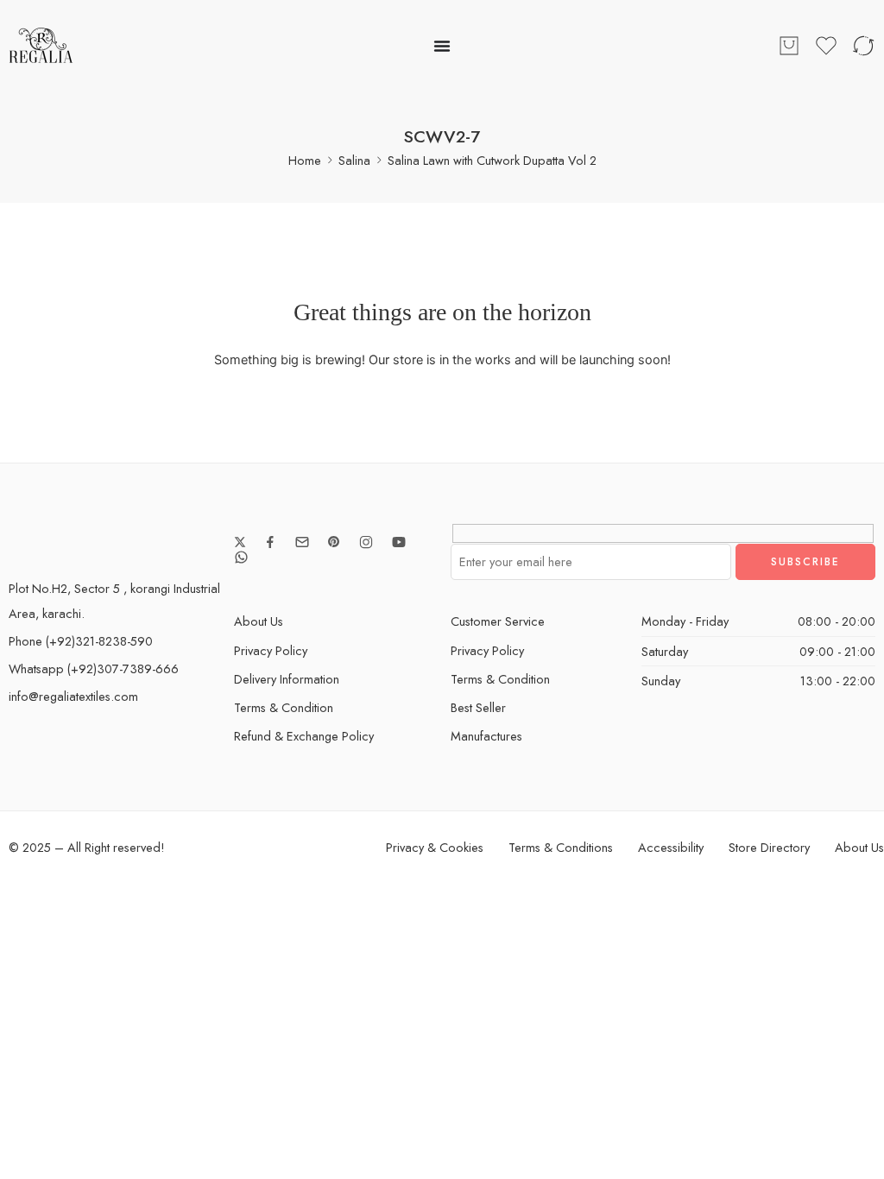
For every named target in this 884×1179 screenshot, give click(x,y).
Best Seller (478, 707)
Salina (354, 160)
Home (304, 160)
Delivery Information (286, 679)
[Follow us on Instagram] (366, 542)
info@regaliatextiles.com (73, 696)
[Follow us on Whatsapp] (241, 557)
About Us (258, 621)
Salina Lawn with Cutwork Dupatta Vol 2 (492, 160)
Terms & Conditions (560, 847)
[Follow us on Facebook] (270, 542)
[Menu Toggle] (442, 46)
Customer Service (498, 621)
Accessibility (671, 847)
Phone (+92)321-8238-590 (81, 641)
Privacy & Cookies (434, 847)
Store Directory (769, 847)
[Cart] (789, 46)
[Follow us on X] (240, 542)
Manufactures (486, 736)
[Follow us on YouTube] (399, 542)
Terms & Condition (283, 707)
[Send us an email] (302, 542)
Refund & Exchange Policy (304, 736)
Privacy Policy (270, 650)
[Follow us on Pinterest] (334, 542)
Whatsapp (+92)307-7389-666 (94, 668)
